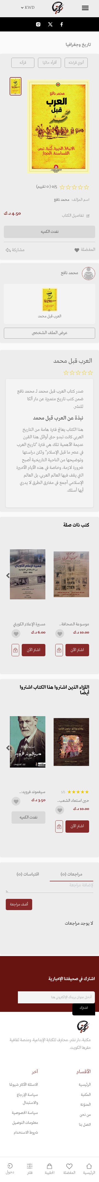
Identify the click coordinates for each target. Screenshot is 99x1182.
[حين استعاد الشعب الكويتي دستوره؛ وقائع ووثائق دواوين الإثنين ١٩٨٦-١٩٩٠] (71, 742)
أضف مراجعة (19, 904)
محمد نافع (61, 200)
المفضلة (69, 1173)
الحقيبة (49, 1173)
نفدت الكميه (28, 817)
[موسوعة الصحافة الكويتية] (71, 574)
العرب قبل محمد (49, 316)
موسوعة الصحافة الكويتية (75, 624)
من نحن (85, 1115)
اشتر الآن (77, 650)
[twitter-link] (50, 24)
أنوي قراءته (76, 63)
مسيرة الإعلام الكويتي (29, 624)
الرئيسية (85, 1085)
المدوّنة (85, 1105)
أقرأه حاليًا (50, 63)
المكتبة (86, 1095)
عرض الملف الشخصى (49, 333)
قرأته (23, 63)
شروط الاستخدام (26, 1132)
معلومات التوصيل (25, 1123)
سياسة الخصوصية (25, 1113)
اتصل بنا (85, 1125)
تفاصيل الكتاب (73, 216)
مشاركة (17, 250)
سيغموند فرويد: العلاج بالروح (33, 792)
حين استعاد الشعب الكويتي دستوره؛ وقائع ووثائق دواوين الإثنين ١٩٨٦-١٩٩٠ (72, 801)
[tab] (71, 874)
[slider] (78, 373)
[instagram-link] (38, 24)
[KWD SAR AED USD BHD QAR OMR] (49, 7)
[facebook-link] (61, 24)
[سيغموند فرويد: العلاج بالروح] (27, 742)
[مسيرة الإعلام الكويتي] (27, 574)
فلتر (29, 1173)
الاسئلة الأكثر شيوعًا (23, 1085)
